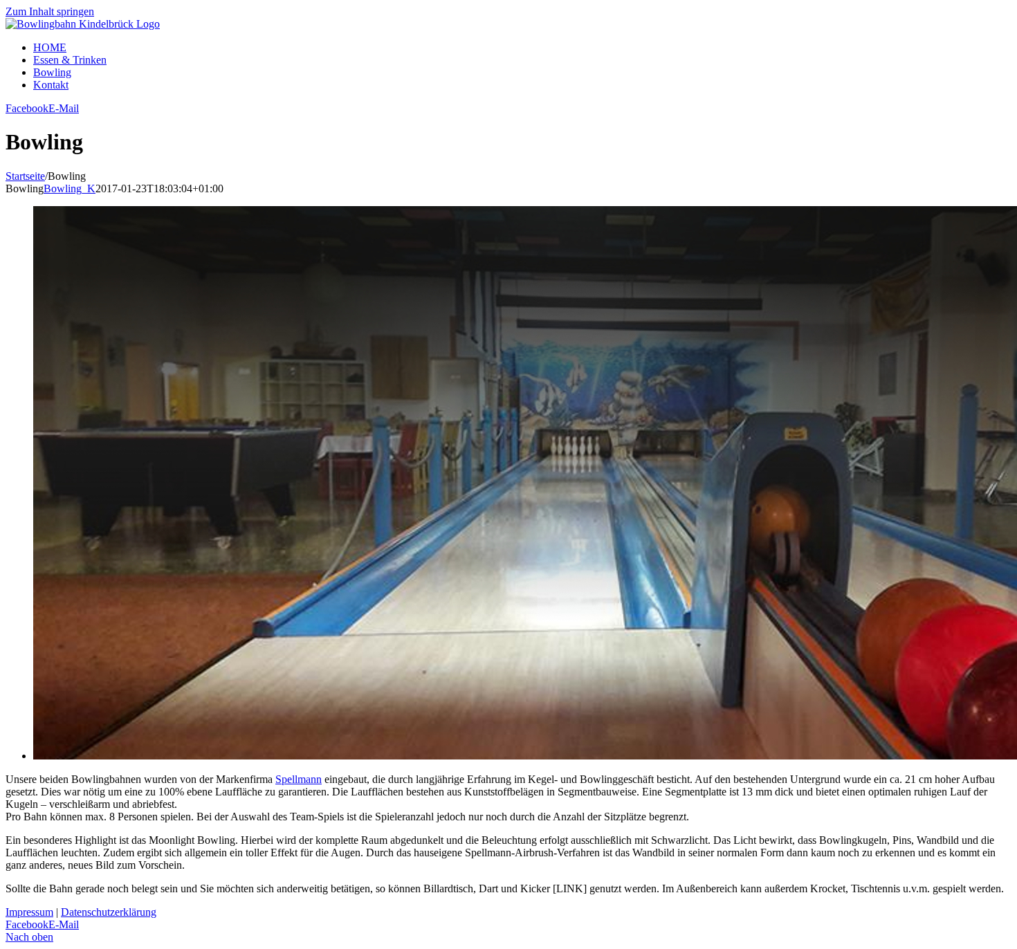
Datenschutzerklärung (108, 912)
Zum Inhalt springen (50, 11)
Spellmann (298, 779)
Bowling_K (69, 188)
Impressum (29, 912)
